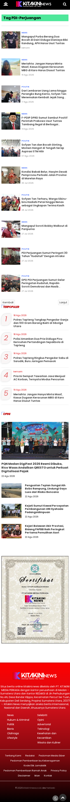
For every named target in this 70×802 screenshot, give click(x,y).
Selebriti (42, 715)
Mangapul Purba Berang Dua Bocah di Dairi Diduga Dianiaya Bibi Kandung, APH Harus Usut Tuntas (45, 40)
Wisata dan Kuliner (48, 742)
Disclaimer (24, 775)
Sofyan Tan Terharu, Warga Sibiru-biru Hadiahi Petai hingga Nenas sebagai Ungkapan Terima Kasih (44, 202)
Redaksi (30, 755)
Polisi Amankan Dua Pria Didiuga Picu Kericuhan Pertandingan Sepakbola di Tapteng (38, 342)
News (24, 32)
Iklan (37, 775)
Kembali (8, 302)
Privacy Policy (59, 770)
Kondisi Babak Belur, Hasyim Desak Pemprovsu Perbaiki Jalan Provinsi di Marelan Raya (44, 175)
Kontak (48, 775)
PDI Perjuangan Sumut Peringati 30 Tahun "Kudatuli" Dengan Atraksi (44, 254)
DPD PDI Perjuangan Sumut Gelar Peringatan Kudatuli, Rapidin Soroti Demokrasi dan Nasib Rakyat (43, 285)
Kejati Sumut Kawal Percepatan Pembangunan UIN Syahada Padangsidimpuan (47, 509)
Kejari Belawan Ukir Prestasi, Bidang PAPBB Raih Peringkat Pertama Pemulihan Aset (44, 529)
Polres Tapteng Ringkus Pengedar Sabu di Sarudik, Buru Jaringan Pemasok (40, 359)
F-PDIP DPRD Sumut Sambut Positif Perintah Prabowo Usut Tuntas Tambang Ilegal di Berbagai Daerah (44, 122)
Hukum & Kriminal (18, 720)
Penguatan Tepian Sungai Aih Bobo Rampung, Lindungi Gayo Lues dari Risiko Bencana (46, 489)
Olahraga (13, 733)
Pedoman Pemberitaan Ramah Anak (25, 770)
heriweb (50, 787)
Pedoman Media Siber (52, 755)
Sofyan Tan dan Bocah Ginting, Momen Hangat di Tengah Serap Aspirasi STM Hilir (43, 148)
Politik (25, 86)
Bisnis (10, 729)
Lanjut (63, 302)
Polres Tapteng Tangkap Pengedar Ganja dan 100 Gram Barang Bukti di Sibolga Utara (40, 323)
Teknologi (43, 729)
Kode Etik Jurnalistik (35, 765)
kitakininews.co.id (32, 787)
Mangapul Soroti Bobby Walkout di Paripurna (44, 227)
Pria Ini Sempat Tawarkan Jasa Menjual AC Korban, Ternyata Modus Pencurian (39, 377)
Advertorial (44, 724)
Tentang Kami (13, 755)
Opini (40, 720)
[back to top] (62, 797)
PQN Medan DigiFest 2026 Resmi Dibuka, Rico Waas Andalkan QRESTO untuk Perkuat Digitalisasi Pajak (34, 467)
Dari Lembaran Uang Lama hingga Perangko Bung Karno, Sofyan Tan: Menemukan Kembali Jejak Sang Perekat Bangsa (44, 95)
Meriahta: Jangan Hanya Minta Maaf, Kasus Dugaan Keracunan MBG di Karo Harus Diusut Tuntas (43, 67)
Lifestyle (12, 738)
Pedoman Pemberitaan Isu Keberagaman (35, 760)
